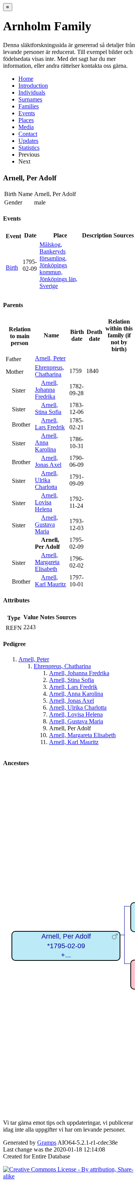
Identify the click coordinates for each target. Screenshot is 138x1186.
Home (25, 78)
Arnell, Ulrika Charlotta (46, 480)
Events (26, 113)
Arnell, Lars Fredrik (50, 423)
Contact (27, 134)
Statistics (28, 147)
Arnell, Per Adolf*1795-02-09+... (66, 945)
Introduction (33, 85)
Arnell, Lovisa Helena (46, 502)
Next (24, 161)
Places (26, 120)
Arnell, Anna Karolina (46, 442)
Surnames (30, 99)
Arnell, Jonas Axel (48, 461)
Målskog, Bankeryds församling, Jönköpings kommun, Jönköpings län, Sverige (58, 265)
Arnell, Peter (50, 358)
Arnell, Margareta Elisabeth (47, 562)
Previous (28, 154)
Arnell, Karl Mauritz (50, 580)
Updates (28, 140)
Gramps (46, 1142)
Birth (12, 267)
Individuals (31, 92)
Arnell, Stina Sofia (48, 408)
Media (26, 127)
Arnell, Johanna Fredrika (46, 390)
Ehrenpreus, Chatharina (49, 371)
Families (28, 106)
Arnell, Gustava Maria (46, 524)
